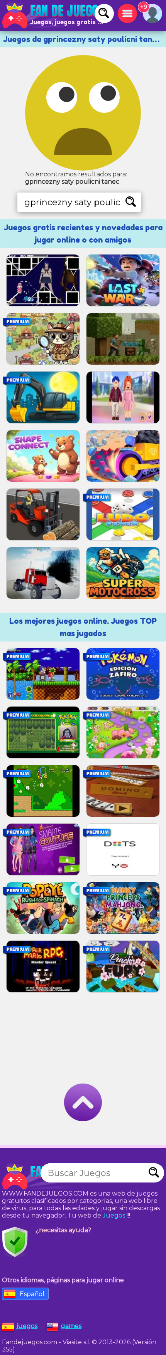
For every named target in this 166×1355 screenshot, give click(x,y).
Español (32, 1294)
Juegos (114, 1215)
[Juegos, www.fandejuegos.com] (54, 15)
